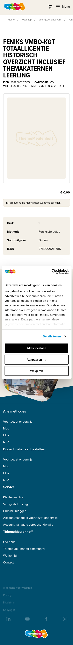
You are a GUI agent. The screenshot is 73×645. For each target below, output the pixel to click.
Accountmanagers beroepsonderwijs (28, 524)
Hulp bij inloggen (14, 510)
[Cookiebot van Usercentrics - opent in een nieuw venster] (52, 271)
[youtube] (27, 619)
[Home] (14, 7)
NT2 (6, 442)
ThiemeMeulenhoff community (24, 548)
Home (11, 19)
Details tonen (52, 336)
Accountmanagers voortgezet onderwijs (30, 517)
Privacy (7, 595)
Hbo (6, 435)
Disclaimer (9, 603)
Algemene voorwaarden (17, 588)
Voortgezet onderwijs (50, 19)
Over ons (9, 541)
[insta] (65, 619)
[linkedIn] (8, 619)
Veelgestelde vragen (17, 504)
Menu (66, 6)
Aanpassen (34, 359)
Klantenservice (13, 497)
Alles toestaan (36, 348)
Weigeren (36, 371)
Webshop (27, 19)
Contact (8, 562)
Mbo (6, 428)
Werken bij (10, 555)
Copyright (9, 610)
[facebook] (46, 619)
